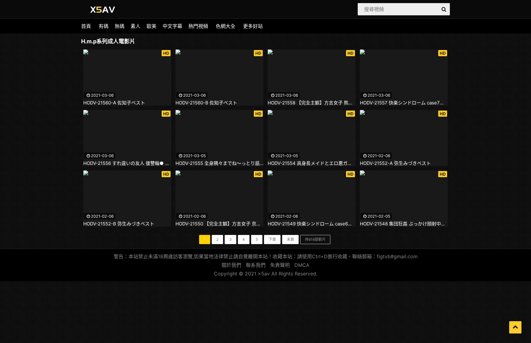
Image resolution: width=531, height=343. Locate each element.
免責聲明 (280, 265)
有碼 (103, 26)
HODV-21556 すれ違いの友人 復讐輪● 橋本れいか (127, 163)
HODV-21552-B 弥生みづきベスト (118, 224)
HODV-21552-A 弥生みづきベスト (395, 163)
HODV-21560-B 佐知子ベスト (206, 103)
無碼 (119, 26)
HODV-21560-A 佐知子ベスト (114, 103)
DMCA (301, 265)
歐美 (151, 26)
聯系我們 (256, 265)
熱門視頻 (198, 26)
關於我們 (231, 265)
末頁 (290, 239)
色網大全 (225, 26)
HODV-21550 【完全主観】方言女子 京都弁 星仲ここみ (219, 224)
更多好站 (253, 26)
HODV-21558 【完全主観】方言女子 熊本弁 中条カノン (312, 103)
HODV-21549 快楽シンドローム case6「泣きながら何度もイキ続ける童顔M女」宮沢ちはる (312, 224)
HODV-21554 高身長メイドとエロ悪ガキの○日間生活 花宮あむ (312, 163)
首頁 (86, 26)
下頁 (272, 239)
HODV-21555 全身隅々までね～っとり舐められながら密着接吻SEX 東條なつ (219, 163)
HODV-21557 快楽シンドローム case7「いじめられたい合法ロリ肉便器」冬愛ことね (404, 103)
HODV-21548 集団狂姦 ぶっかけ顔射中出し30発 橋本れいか (404, 224)
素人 (135, 26)
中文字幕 (172, 26)
